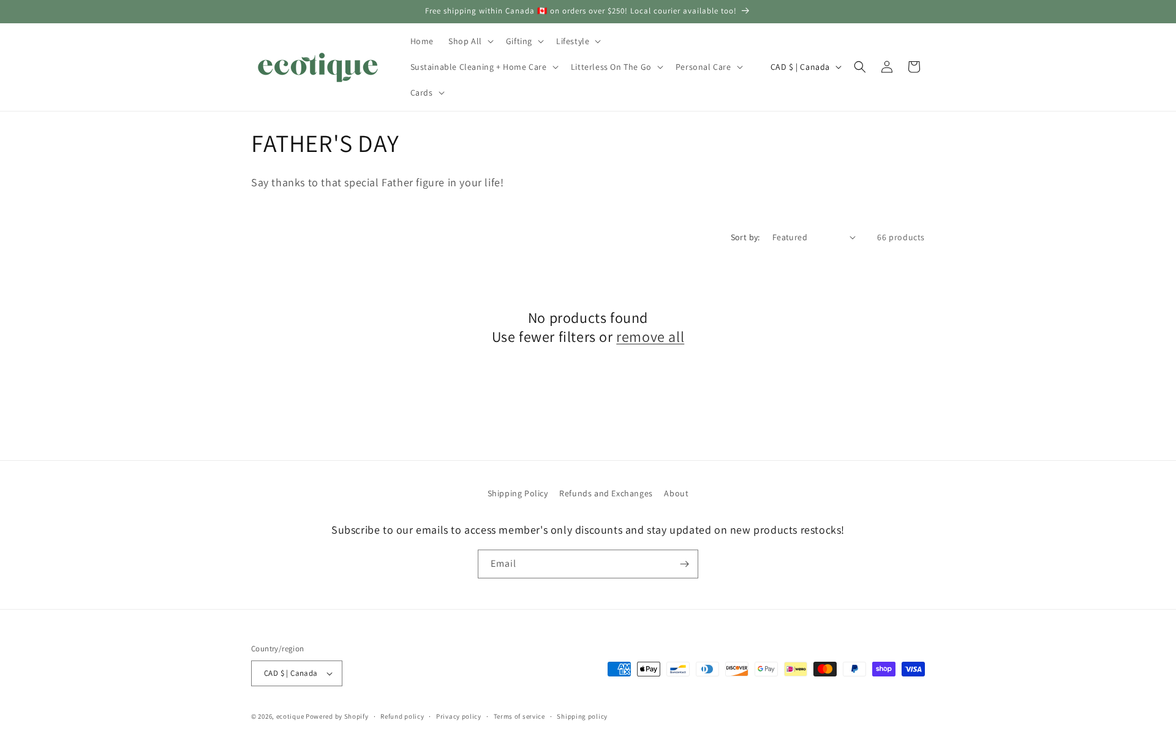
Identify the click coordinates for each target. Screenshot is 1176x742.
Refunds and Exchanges (606, 493)
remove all (650, 336)
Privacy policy (458, 716)
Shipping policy (582, 716)
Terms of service (519, 716)
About (676, 493)
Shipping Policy (518, 493)
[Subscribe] (684, 564)
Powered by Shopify (337, 716)
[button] (470, 41)
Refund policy (402, 716)
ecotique (291, 716)
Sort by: (745, 237)
